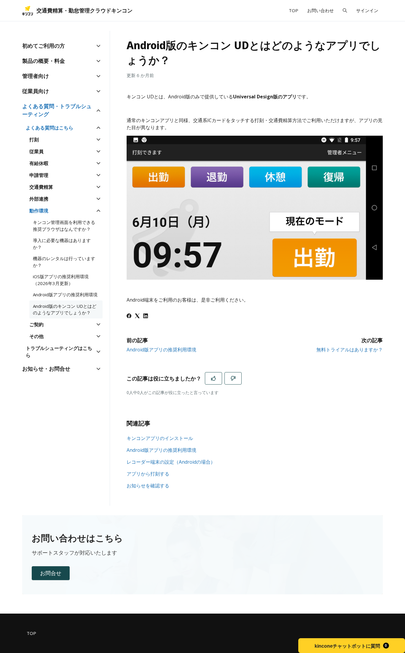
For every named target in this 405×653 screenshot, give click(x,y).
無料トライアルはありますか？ (349, 349)
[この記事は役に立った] (213, 378)
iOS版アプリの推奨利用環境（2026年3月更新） (61, 279)
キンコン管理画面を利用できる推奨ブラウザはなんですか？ (64, 225)
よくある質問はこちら (49, 127)
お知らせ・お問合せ (46, 368)
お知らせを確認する (148, 485)
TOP (293, 10)
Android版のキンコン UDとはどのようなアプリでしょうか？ (64, 309)
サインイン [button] (367, 10)
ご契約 (36, 324)
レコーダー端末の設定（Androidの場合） (171, 462)
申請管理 (38, 175)
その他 (36, 336)
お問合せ (50, 573)
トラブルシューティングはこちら (59, 351)
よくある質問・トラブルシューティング (57, 110)
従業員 (36, 151)
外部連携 (38, 199)
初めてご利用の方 (43, 45)
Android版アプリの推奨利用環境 (161, 349)
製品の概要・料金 (43, 60)
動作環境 (38, 210)
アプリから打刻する (148, 473)
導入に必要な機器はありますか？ (62, 243)
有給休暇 (38, 163)
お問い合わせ (320, 10)
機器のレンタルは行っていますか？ (64, 261)
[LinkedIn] (145, 316)
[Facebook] (129, 316)
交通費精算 (41, 187)
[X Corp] (137, 316)
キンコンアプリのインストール (160, 438)
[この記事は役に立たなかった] (233, 378)
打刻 (34, 139)
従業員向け (35, 91)
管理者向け (35, 75)
